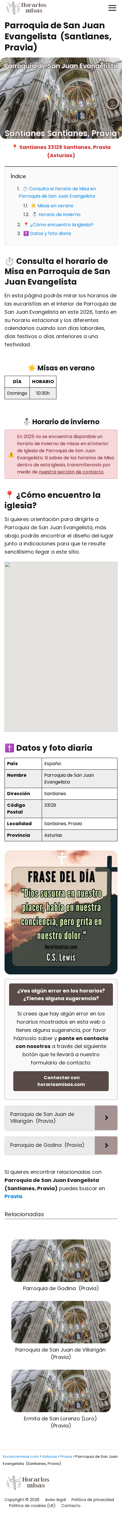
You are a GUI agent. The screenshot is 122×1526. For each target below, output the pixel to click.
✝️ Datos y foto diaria (47, 233)
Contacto (71, 1505)
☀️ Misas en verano (52, 205)
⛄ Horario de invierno (56, 214)
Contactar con (61, 1081)
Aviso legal (55, 1499)
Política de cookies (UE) (32, 1505)
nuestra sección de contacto (71, 472)
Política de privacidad (92, 1499)
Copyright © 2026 (22, 1499)
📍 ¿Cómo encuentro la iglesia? (58, 224)
